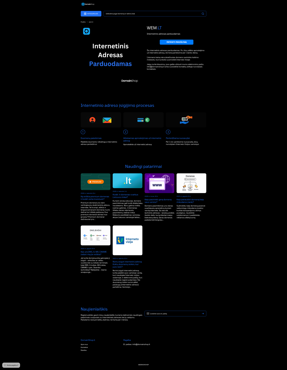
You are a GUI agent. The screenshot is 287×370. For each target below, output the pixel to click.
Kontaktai (84, 347)
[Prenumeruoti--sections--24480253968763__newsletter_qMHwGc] (203, 313)
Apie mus (84, 344)
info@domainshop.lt (155, 66)
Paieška (84, 350)
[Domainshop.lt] (87, 4)
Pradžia (83, 22)
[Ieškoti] (203, 13)
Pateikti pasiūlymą (177, 42)
